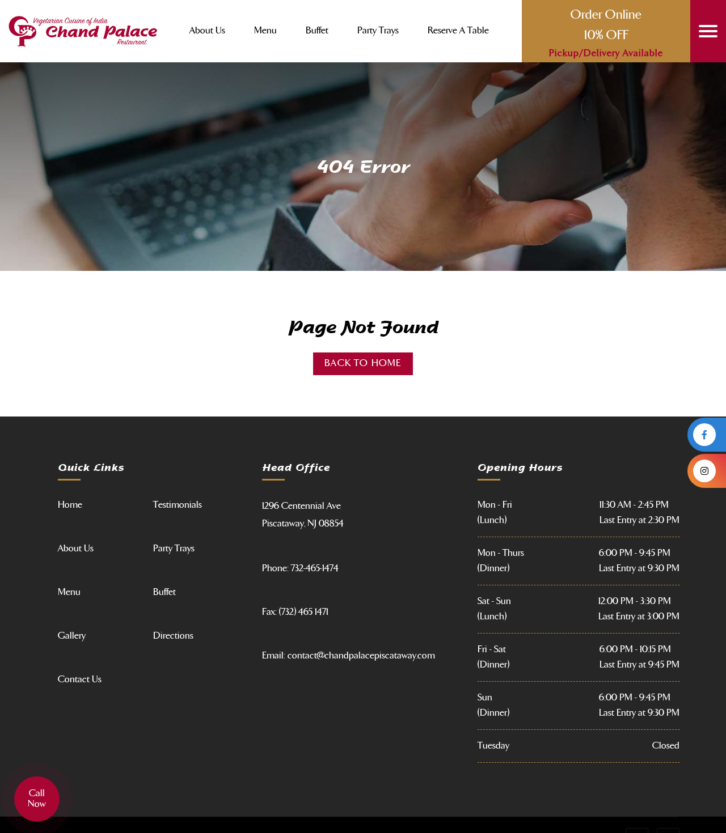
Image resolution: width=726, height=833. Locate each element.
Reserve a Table (458, 31)
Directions (173, 636)
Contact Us (80, 679)
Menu (265, 31)
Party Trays (378, 31)
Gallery (72, 636)
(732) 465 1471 (303, 612)
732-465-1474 (315, 568)
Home (70, 505)
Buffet (317, 31)
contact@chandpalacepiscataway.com (361, 656)
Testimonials (177, 505)
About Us (207, 31)
